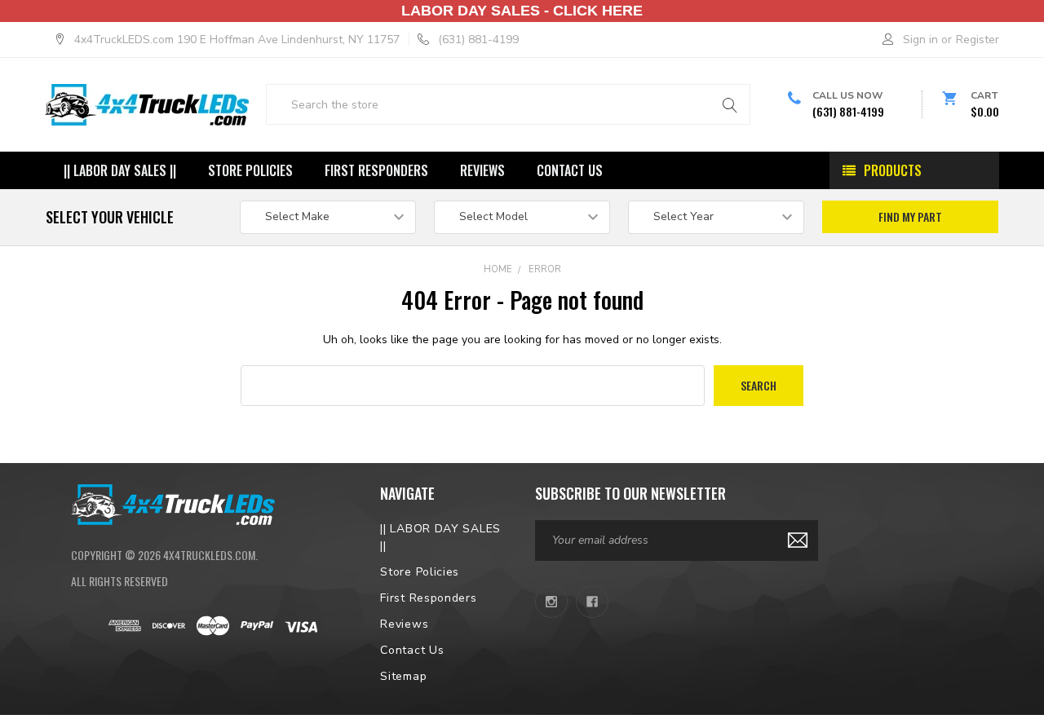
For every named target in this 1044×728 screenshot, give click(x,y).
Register (977, 39)
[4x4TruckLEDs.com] (173, 503)
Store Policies (250, 170)
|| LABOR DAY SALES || (120, 170)
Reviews (482, 170)
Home (498, 269)
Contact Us (570, 170)
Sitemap (403, 676)
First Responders (376, 170)
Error (545, 269)
